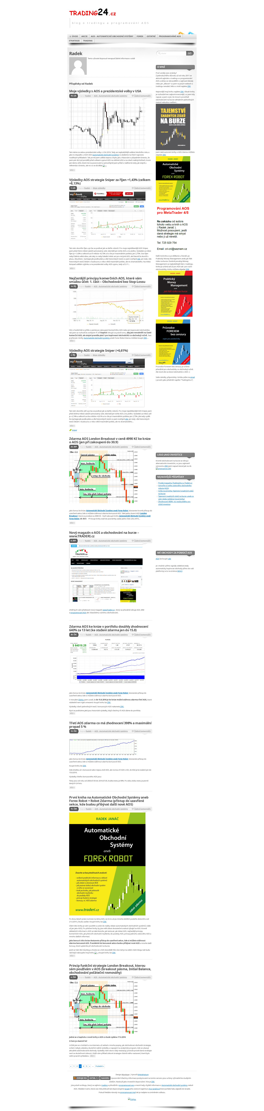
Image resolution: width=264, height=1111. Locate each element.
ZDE (145, 338)
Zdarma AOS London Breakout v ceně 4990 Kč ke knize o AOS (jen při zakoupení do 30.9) (110, 440)
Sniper (74, 430)
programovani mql (128, 1092)
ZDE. (122, 706)
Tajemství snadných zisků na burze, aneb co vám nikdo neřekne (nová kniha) (176, 497)
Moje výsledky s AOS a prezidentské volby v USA (105, 91)
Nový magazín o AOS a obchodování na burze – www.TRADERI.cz (104, 534)
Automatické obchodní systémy (97, 338)
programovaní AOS (78, 612)
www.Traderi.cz (109, 610)
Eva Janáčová (154, 1089)
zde (138, 259)
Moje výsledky (99, 188)
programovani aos (126, 1085)
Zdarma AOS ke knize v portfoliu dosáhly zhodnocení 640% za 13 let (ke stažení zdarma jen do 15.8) (108, 628)
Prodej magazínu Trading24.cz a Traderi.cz (175, 483)
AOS (157, 558)
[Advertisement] (173, 528)
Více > (72, 170)
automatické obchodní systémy (106, 155)
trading (105, 1085)
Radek (88, 96)
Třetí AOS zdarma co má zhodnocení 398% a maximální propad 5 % (110, 725)
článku (81, 699)
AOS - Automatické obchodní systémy (110, 96)
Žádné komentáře (142, 96)
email (192, 377)
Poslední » (100, 1066)
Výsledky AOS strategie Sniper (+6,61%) (98, 350)
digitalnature (143, 1074)
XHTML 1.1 (94, 1078)
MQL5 (179, 571)
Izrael (127, 1089)
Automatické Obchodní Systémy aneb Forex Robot (107, 510)
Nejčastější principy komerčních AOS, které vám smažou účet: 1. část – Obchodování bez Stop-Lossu (107, 280)
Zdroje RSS (82, 1078)
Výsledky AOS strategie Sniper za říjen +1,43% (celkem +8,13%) (109, 182)
